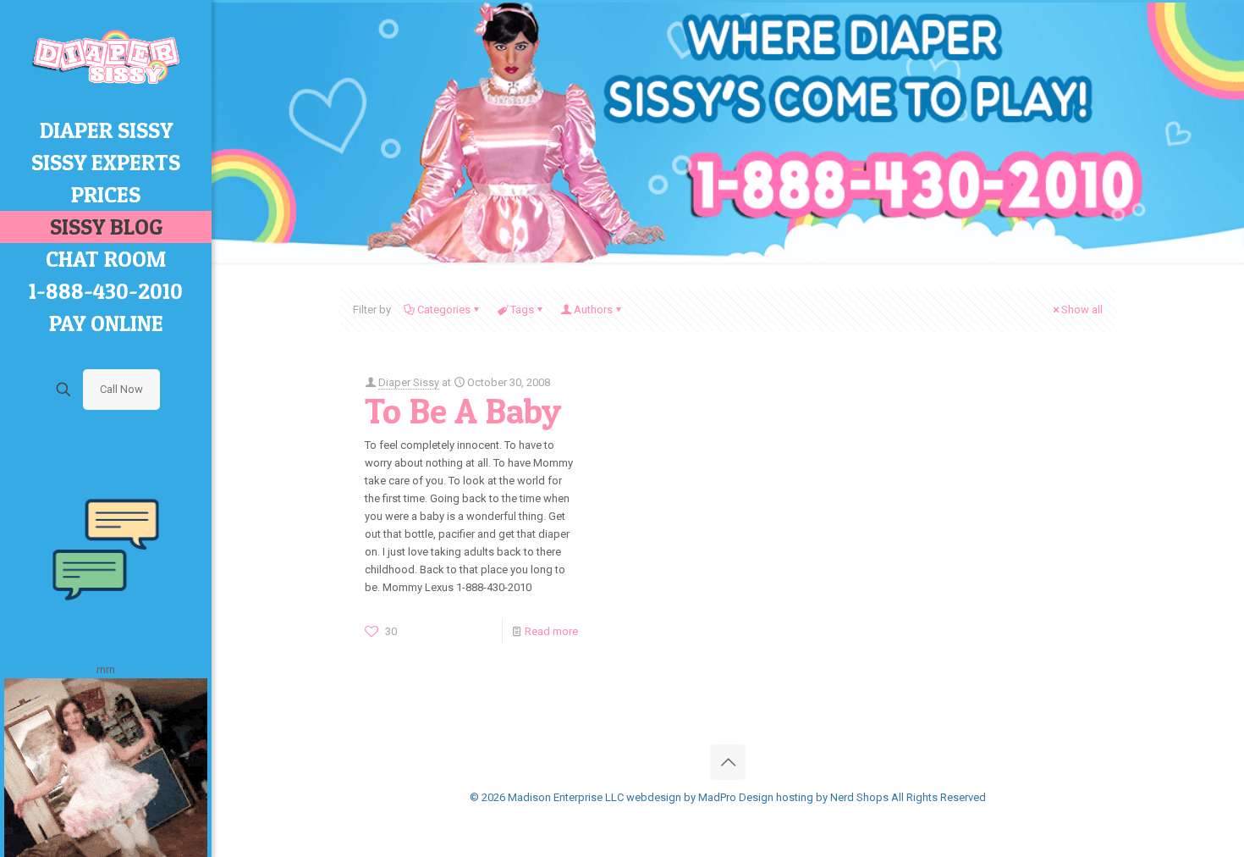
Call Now (121, 389)
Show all (1082, 309)
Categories (444, 309)
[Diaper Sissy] (106, 57)
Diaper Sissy (408, 382)
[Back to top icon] (728, 762)
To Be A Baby (463, 411)
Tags (522, 309)
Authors (593, 309)
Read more (551, 631)
